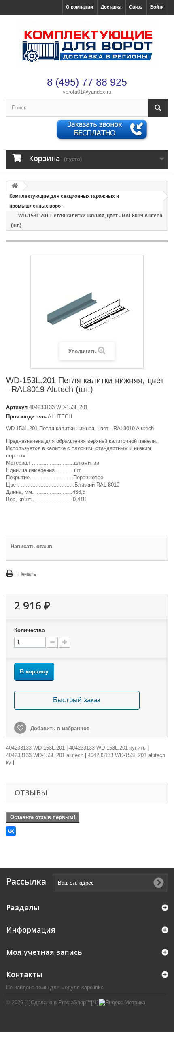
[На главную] (14, 186)
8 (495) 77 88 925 (87, 82)
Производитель (26, 417)
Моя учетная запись (44, 952)
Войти (157, 6)
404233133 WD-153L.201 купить (107, 748)
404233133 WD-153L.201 (35, 748)
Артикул (17, 407)
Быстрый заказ (76, 700)
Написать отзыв (31, 546)
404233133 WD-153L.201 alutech (44, 755)
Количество (29, 630)
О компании (79, 6)
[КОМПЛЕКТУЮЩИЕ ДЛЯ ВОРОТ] (87, 44)
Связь (135, 6)
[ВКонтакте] (11, 831)
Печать (27, 574)
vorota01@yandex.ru (87, 92)
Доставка (111, 6)
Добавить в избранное (59, 728)
